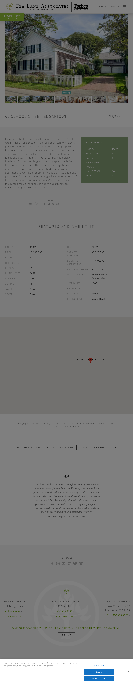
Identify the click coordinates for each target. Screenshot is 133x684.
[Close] (129, 671)
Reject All (99, 672)
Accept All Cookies (99, 678)
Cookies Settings (99, 665)
